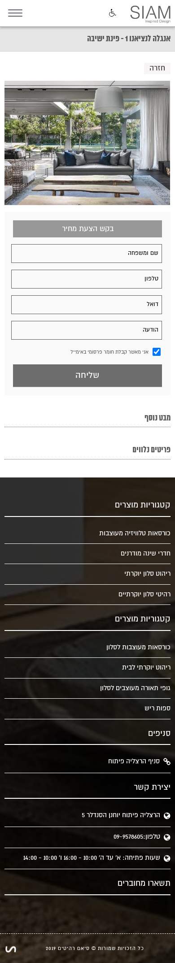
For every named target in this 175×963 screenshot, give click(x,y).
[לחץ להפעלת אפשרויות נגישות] (111, 13)
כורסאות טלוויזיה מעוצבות (134, 533)
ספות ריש (157, 708)
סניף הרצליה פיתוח (134, 761)
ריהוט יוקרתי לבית (146, 667)
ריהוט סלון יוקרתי (147, 574)
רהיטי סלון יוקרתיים (144, 594)
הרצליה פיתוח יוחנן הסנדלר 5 (121, 815)
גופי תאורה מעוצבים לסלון (135, 688)
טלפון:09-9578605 (137, 837)
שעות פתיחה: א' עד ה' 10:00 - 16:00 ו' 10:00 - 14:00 (91, 858)
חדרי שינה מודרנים (145, 553)
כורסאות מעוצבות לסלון (138, 647)
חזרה (157, 68)
